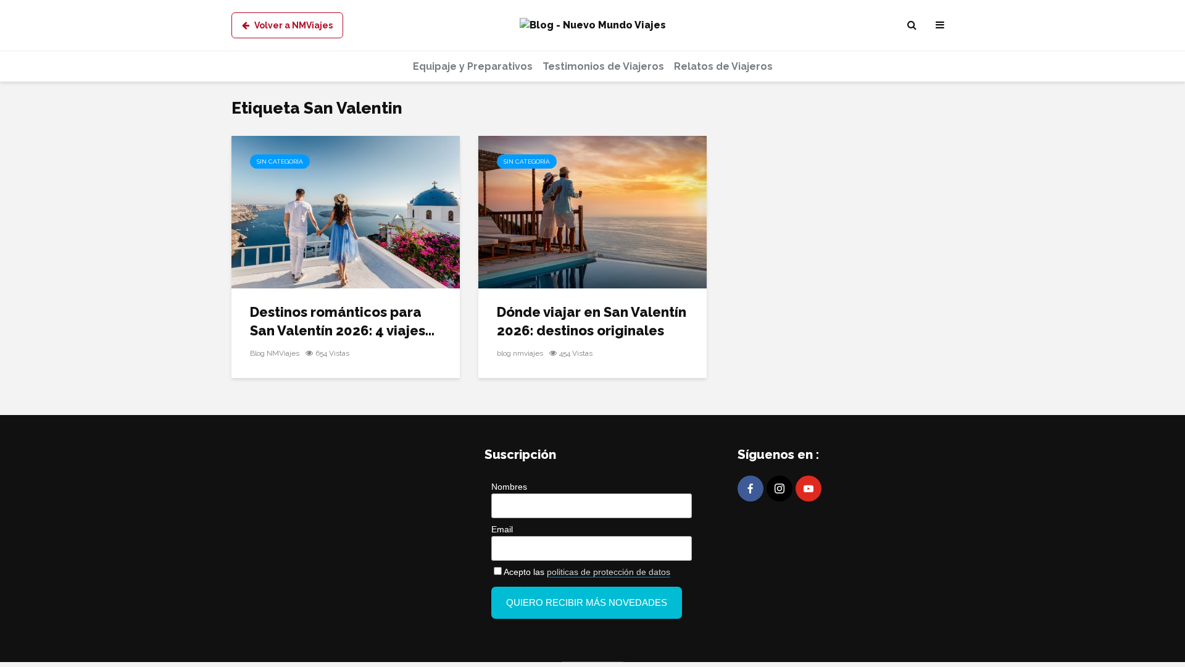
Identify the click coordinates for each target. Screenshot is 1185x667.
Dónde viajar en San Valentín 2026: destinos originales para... (591, 330)
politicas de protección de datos (608, 572)
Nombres (509, 487)
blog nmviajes (520, 353)
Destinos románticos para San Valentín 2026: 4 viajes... (342, 321)
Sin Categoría (280, 161)
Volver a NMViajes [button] (293, 25)
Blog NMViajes (274, 353)
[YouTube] (808, 488)
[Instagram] (779, 488)
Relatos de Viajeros (723, 66)
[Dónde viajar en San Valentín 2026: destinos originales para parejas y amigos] (592, 211)
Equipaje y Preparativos (473, 66)
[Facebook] (750, 488)
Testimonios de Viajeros (603, 66)
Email (502, 529)
